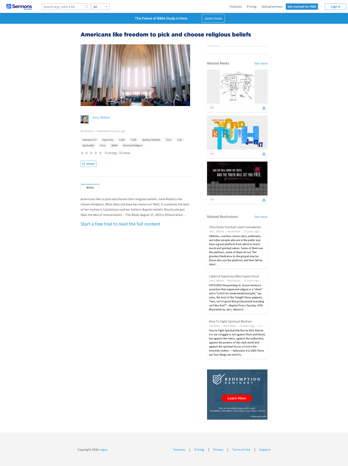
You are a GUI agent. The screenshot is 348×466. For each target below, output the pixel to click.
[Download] (263, 107)
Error (103, 145)
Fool (168, 139)
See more (261, 63)
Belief (114, 145)
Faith (122, 139)
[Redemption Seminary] (237, 394)
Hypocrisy (108, 139)
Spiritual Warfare (151, 139)
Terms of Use (241, 449)
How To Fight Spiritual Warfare (230, 321)
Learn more (213, 18)
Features (236, 6)
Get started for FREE (302, 6)
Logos (102, 449)
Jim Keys (214, 326)
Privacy (218, 449)
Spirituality (88, 145)
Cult (179, 139)
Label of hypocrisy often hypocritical (234, 276)
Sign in (335, 6)
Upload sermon (272, 6)
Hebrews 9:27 (89, 139)
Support (265, 449)
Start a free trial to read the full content (120, 224)
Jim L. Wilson (101, 117)
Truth (133, 139)
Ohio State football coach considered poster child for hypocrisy (252, 227)
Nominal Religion (132, 145)
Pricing (252, 6)
